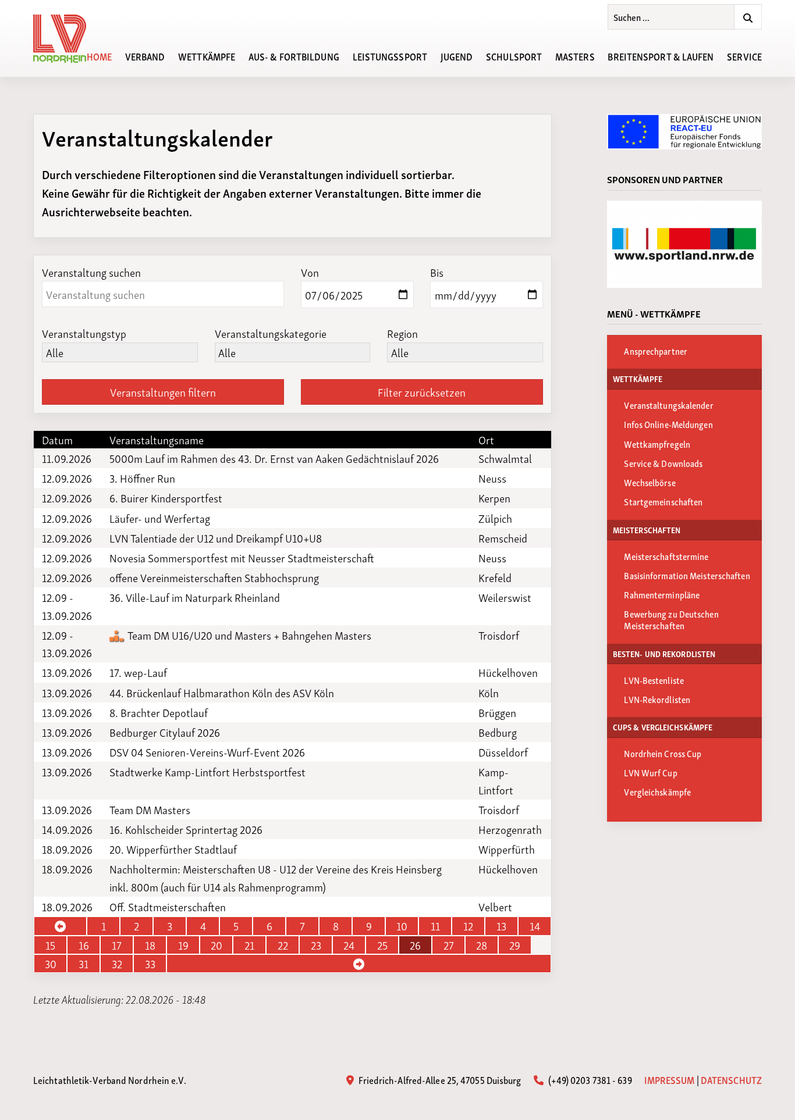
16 (84, 945)
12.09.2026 (67, 478)
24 (348, 945)
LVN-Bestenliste (654, 679)
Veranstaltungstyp (84, 333)
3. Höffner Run (142, 478)
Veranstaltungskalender (668, 404)
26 (415, 945)
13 (501, 925)
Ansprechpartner (655, 350)
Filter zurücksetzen (422, 392)
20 (216, 945)
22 (283, 945)
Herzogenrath (510, 829)
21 (249, 945)
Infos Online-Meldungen (668, 423)
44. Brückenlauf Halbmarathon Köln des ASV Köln (221, 692)
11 (435, 925)
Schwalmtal (505, 458)
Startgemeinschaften (663, 501)
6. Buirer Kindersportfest (165, 498)
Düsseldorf (503, 752)
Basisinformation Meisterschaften (687, 575)
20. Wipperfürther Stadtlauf (173, 849)
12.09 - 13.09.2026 (67, 605)
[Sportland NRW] (684, 244)
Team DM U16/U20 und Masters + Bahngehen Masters (248, 635)
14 (535, 925)
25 (382, 945)
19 (183, 945)
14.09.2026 (67, 829)
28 (481, 945)
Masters (575, 56)
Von (310, 272)
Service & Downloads (663, 462)
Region (402, 333)
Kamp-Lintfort (495, 780)
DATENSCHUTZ (731, 1079)
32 (117, 963)
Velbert (495, 906)
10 (401, 925)
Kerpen (494, 498)
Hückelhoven (508, 672)
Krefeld (495, 577)
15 (50, 945)
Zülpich (495, 518)
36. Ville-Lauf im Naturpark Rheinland (194, 597)
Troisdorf (498, 635)
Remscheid (502, 538)
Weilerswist (504, 597)
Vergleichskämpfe (657, 791)
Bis (436, 272)
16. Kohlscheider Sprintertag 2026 (185, 829)
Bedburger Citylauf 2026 (164, 732)
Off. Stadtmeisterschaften (167, 906)
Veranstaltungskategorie (270, 333)
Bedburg (497, 732)
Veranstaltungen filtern (163, 392)
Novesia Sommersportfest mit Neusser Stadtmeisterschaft (241, 557)
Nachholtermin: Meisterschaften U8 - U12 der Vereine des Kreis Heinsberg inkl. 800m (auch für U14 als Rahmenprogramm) (275, 877)
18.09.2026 (67, 849)
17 (117, 945)
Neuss (492, 478)
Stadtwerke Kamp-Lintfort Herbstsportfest (207, 771)
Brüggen (497, 712)
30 (50, 963)
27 (448, 945)
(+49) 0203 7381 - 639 (588, 1079)
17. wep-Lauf (138, 672)
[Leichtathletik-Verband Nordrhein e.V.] (66, 38)
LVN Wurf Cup (650, 772)
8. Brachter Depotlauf (158, 712)
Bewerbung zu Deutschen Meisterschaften (671, 619)
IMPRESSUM (669, 1079)
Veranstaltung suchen (91, 272)
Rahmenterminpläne (662, 594)
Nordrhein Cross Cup (662, 753)
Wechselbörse (649, 482)
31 (83, 963)
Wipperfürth (506, 849)
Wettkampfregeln (657, 443)
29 (514, 945)
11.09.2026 (66, 458)
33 (150, 963)
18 (150, 945)
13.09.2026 (67, 672)
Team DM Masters (149, 809)
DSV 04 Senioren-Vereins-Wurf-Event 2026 (207, 752)
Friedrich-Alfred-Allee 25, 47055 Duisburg (439, 1079)
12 (468, 925)
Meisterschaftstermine (666, 555)
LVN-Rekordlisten (657, 699)
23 (316, 945)
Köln (488, 692)
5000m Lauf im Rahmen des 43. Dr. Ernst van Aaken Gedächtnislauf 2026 (274, 458)
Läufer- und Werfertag (159, 518)
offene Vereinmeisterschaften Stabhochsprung (214, 577)
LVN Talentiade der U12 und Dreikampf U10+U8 (215, 538)
